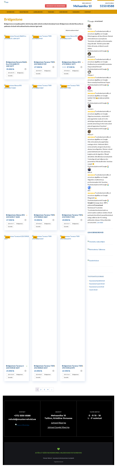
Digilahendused (58, 461)
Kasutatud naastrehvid (96, 284)
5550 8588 (107, 6)
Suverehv (10, 75)
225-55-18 (11, 374)
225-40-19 (39, 70)
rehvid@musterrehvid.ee (22, 419)
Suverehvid (10, 12)
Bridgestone (20, 72)
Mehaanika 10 (82, 6)
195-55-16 (67, 374)
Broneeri (28, 69)
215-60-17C (11, 72)
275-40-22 (67, 70)
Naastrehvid (24, 12)
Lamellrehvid (38, 12)
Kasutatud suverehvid (96, 287)
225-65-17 (11, 223)
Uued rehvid (63, 12)
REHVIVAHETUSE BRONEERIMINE (55, 6)
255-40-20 (39, 374)
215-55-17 (67, 223)
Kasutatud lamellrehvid (97, 281)
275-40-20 (39, 223)
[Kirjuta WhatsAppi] (22, 425)
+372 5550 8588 (22, 415)
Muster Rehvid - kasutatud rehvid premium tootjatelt (58, 458)
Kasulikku (76, 12)
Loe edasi (100, 222)
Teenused (51, 12)
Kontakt (88, 12)
